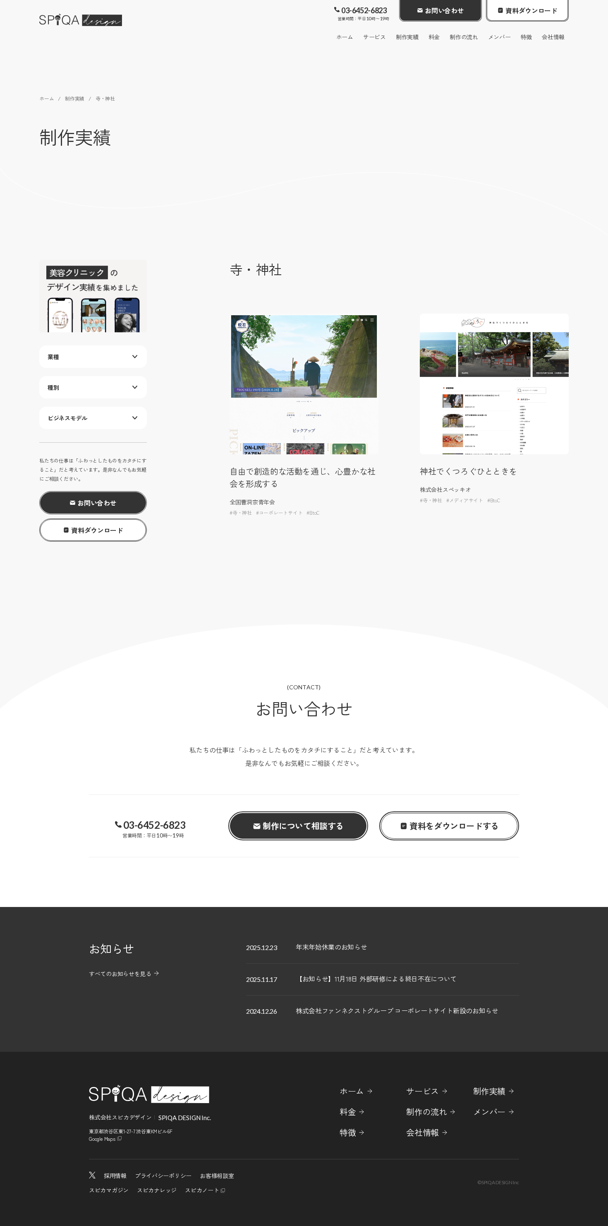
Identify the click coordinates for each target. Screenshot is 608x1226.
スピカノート (202, 1190)
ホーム (344, 37)
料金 (434, 37)
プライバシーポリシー (163, 1175)
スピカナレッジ (157, 1190)
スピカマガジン (109, 1190)
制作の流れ (464, 37)
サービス (374, 37)
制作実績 (407, 37)
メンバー (499, 37)
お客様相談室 (217, 1175)
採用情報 (115, 1175)
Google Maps (102, 1138)
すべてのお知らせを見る (120, 973)
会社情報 (553, 37)
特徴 (526, 37)
